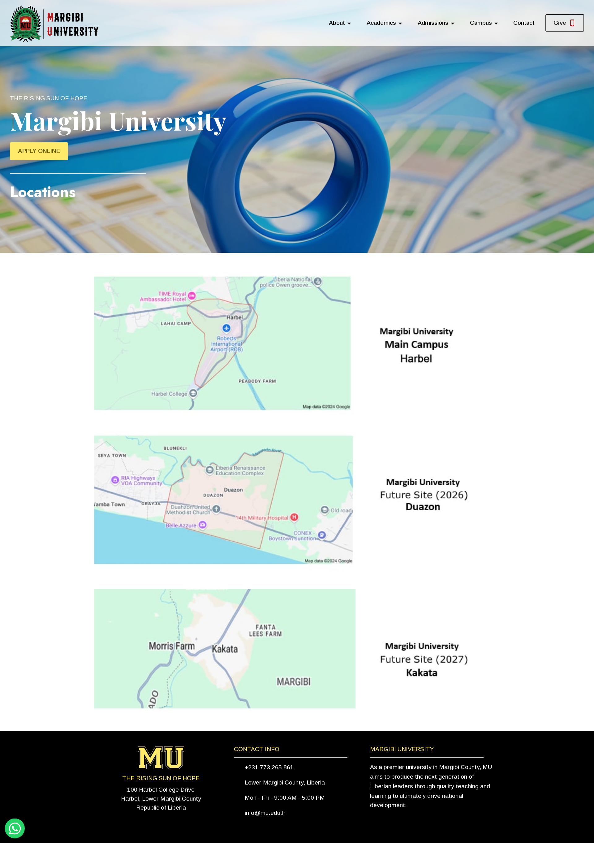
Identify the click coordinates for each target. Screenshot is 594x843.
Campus (481, 22)
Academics (381, 22)
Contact (524, 22)
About (337, 22)
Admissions (433, 22)
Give (559, 22)
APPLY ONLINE (39, 151)
